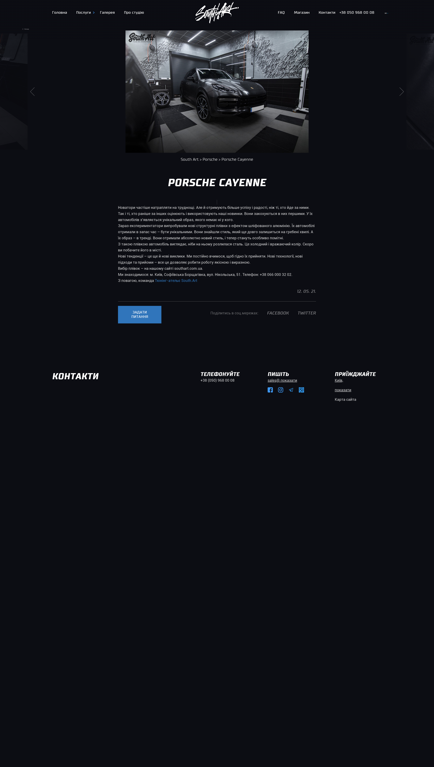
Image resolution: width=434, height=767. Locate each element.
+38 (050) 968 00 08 (217, 380)
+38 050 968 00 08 (356, 12)
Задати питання (139, 315)
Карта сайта (345, 399)
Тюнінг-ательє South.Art (176, 280)
